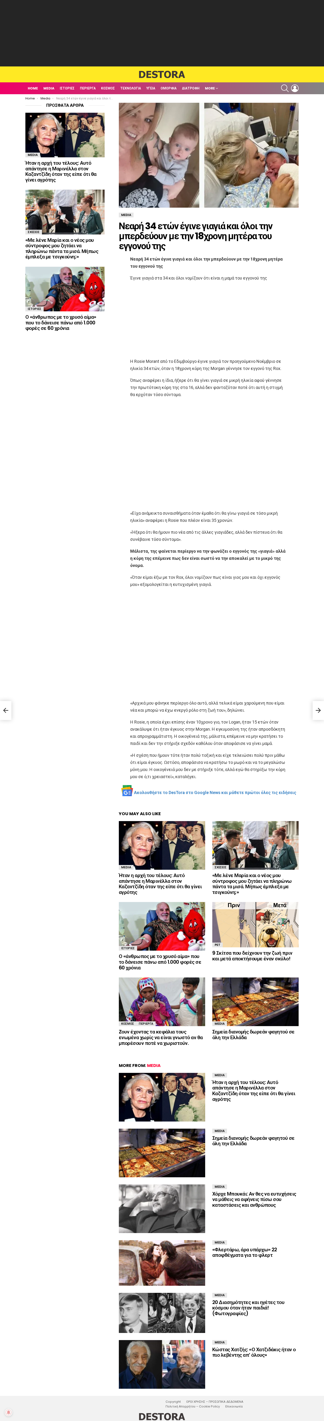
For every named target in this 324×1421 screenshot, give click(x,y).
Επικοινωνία (234, 1406)
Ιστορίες (67, 88)
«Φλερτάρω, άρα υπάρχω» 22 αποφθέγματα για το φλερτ (244, 1252)
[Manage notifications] (8, 1412)
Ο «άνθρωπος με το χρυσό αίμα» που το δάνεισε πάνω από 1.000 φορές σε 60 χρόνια (160, 962)
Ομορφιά (168, 88)
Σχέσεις (221, 867)
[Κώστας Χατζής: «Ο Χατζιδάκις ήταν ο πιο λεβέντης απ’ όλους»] (162, 1364)
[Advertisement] (162, 33)
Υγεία (150, 88)
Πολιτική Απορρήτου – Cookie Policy (193, 1406)
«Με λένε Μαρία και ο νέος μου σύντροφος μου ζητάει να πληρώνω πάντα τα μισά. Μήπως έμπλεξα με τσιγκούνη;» (252, 884)
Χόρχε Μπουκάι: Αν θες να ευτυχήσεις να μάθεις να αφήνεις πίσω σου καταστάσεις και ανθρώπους (254, 1199)
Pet (217, 945)
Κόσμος (108, 88)
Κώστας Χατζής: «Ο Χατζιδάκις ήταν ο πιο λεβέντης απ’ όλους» (254, 1352)
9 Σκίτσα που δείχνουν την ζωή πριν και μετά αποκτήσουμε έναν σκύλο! (252, 955)
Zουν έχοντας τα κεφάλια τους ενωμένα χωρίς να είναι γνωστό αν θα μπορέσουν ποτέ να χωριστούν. (161, 1037)
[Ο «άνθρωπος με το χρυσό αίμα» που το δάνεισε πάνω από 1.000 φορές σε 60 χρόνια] (162, 926)
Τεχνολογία (130, 88)
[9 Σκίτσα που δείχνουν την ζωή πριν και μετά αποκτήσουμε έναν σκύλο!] (255, 924)
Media (48, 88)
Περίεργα (88, 88)
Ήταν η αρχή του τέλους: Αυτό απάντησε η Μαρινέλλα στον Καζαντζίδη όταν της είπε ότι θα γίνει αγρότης (160, 884)
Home (33, 88)
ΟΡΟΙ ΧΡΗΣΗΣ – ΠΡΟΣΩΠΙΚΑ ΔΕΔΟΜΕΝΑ (214, 1402)
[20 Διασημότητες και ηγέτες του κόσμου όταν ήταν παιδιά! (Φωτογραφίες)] (162, 1313)
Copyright (173, 1402)
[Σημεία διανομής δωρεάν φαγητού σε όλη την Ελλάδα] (255, 1001)
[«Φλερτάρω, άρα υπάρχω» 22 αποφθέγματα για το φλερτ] (162, 1263)
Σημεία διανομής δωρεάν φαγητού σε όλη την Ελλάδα (253, 1034)
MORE (210, 88)
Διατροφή (190, 88)
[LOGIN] (295, 88)
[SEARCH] (285, 88)
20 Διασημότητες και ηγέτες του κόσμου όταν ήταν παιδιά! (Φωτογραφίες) (248, 1308)
